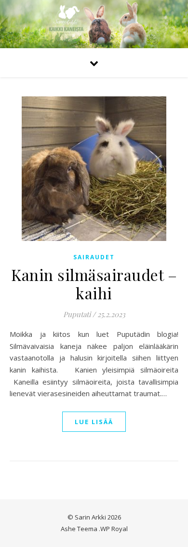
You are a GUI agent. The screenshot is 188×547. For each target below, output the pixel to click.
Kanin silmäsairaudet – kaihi (94, 283)
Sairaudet (94, 257)
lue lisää (94, 421)
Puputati (77, 314)
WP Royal (114, 528)
